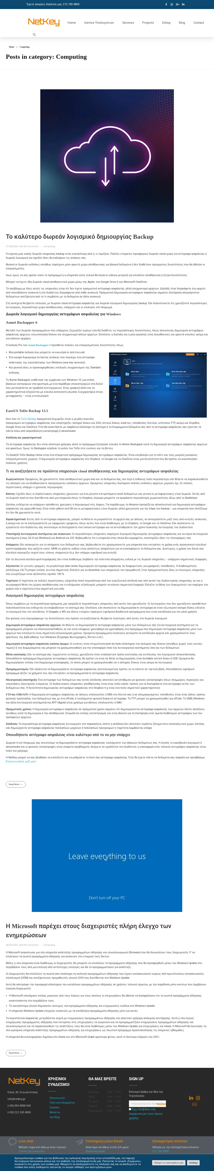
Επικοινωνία (57, 1098)
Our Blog (55, 1117)
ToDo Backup (28, 418)
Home (11, 47)
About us (55, 1112)
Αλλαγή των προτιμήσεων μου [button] (168, 1162)
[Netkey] (44, 22)
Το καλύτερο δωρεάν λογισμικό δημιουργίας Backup (80, 236)
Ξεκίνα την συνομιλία (31, 1151)
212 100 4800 (160, 1151)
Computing (49, 246)
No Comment (31, 246)
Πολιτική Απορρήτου (62, 1102)
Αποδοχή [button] (193, 1162)
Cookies (54, 1107)
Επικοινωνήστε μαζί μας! (21, 761)
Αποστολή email (95, 1151)
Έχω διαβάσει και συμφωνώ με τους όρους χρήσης (146, 1114)
